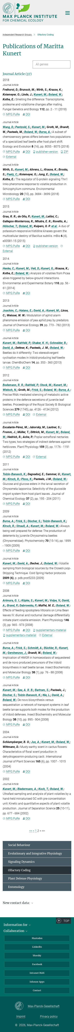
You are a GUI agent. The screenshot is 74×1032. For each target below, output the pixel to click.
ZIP (66, 151)
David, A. (39, 310)
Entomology (16, 887)
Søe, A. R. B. (25, 690)
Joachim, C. (10, 310)
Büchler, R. (51, 648)
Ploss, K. (26, 479)
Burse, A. (45, 132)
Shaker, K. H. (40, 343)
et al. (54, 226)
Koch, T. (43, 789)
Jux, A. (35, 742)
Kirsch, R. (14, 479)
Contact (37, 990)
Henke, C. (9, 268)
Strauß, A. (22, 526)
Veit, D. (35, 268)
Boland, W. (55, 94)
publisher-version (47, 151)
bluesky (37, 955)
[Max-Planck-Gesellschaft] (21, 1006)
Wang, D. (8, 127)
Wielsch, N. (10, 390)
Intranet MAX (37, 973)
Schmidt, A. (35, 648)
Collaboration (14, 931)
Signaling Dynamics (21, 861)
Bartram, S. (42, 690)
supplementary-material (51, 630)
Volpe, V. (55, 600)
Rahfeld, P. (24, 343)
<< (30, 831)
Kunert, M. (40, 94)
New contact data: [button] (17, 903)
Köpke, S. (27, 600)
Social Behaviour (19, 845)
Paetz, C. (12, 174)
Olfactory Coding (19, 870)
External (11, 156)
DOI (28, 114)
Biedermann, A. (27, 789)
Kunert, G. (47, 268)
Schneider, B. (58, 343)
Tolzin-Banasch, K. (14, 474)
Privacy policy (49, 1016)
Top (66, 921)
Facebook (37, 964)
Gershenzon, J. (17, 652)
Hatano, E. (25, 310)
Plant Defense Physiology (25, 878)
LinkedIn (37, 946)
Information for (16, 925)
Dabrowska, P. (28, 605)
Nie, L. (46, 695)
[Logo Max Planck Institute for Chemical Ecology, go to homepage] (30, 12)
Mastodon (37, 938)
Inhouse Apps (37, 981)
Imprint (20, 1016)
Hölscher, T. (10, 226)
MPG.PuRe (13, 114)
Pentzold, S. (23, 127)
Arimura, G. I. (11, 600)
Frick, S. (37, 390)
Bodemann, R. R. (13, 385)
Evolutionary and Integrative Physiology (35, 853)
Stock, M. (46, 385)
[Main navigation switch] (67, 13)
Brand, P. (12, 605)
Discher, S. (34, 521)
